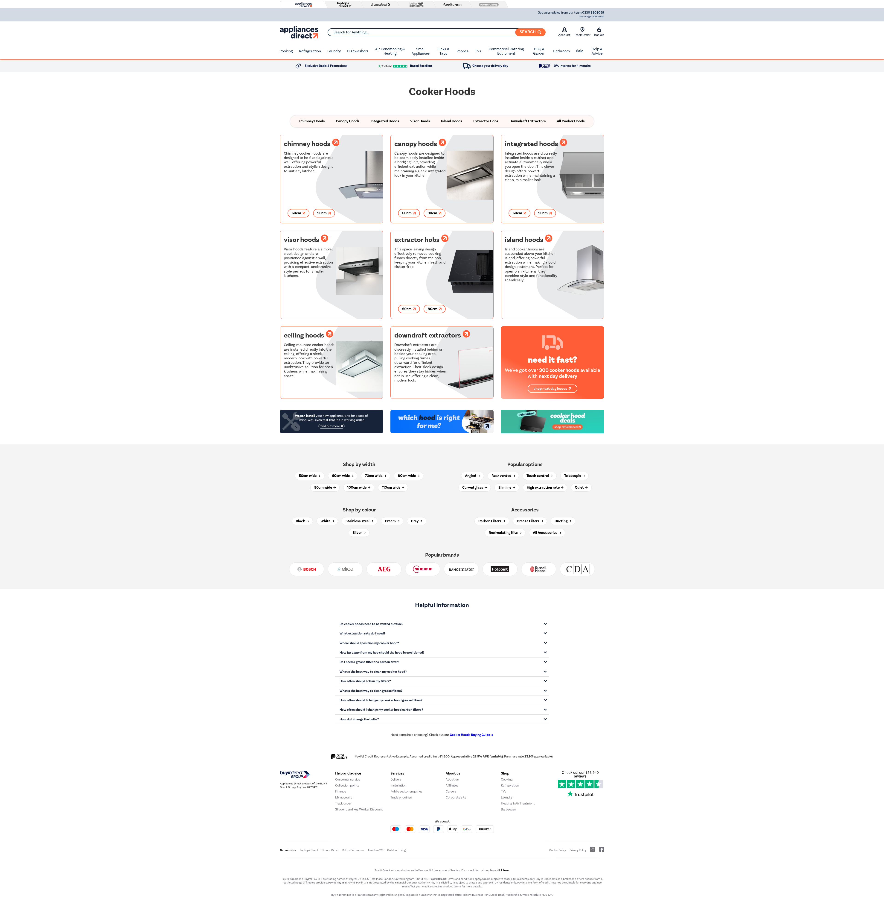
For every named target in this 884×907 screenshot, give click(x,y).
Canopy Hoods (348, 121)
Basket (599, 35)
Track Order (582, 35)
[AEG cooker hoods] (383, 569)
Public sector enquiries (406, 791)
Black (301, 521)
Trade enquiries (401, 797)
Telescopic (573, 475)
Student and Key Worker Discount (359, 809)
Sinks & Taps (443, 51)
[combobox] (436, 32)
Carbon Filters (490, 521)
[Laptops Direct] (343, 5)
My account (343, 797)
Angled (471, 475)
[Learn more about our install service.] (331, 421)
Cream (390, 521)
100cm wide (357, 487)
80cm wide (407, 475)
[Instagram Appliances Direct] (591, 851)
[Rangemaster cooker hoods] (461, 569)
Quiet (579, 487)
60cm (297, 213)
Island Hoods (451, 121)
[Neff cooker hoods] (422, 569)
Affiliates (452, 785)
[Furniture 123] (452, 5)
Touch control (538, 475)
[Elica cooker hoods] (345, 569)
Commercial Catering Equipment (506, 51)
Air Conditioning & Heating (390, 51)
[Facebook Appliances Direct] (600, 851)
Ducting (561, 521)
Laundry (334, 51)
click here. (503, 870)
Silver (358, 532)
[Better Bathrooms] (415, 4)
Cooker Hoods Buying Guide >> (471, 735)
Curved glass (473, 487)
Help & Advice (597, 51)
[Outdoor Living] (488, 4)
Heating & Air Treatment (518, 803)
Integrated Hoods (385, 121)
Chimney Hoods (312, 121)
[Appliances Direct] (303, 5)
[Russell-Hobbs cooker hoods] (538, 569)
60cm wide (341, 475)
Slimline (505, 487)
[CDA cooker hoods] (577, 569)
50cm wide (308, 475)
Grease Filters (528, 521)
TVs (478, 51)
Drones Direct (330, 850)
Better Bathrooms (353, 850)
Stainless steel (358, 521)
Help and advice (348, 773)
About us (452, 779)
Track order (343, 803)
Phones (463, 51)
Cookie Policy (557, 850)
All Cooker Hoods (571, 121)
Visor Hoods (420, 121)
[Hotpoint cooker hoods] (500, 569)
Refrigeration (310, 51)
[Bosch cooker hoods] (306, 569)
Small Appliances (421, 51)
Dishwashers (358, 51)
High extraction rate (543, 487)
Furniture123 (376, 850)
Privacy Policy (578, 850)
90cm (322, 213)
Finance (340, 791)
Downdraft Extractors (527, 121)
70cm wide (374, 475)
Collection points (347, 785)
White (325, 521)
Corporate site (456, 797)
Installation (398, 785)
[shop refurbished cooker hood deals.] (552, 421)
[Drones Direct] (379, 4)
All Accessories (545, 532)
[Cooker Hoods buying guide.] (442, 421)
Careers (451, 791)
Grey (415, 521)
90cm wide (323, 487)
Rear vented (501, 475)
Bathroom (561, 51)
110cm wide (391, 487)
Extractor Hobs (485, 121)
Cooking (286, 51)
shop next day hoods (551, 388)
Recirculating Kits (503, 532)
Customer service (347, 779)
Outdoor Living (396, 850)
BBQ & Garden (539, 51)
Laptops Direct (309, 850)
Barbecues (508, 809)
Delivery (395, 779)
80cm (433, 309)
